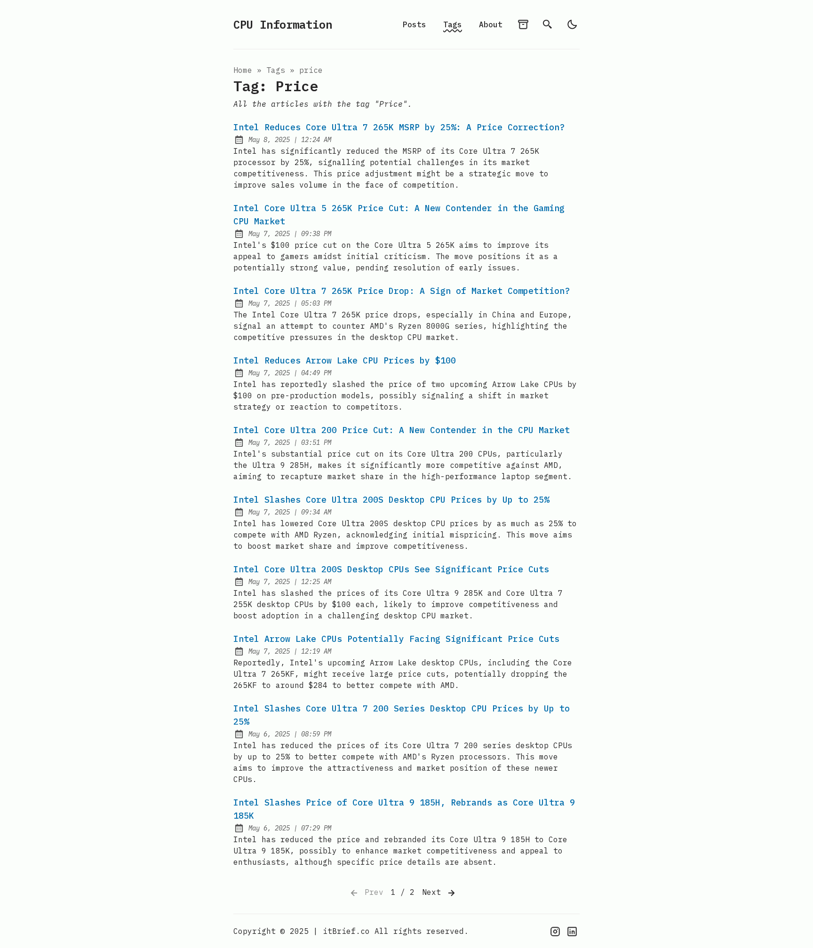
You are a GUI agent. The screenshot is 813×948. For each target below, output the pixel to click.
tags (275, 70)
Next (434, 892)
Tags (452, 24)
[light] (572, 24)
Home (242, 70)
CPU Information (282, 24)
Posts (414, 24)
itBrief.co (346, 931)
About (490, 24)
